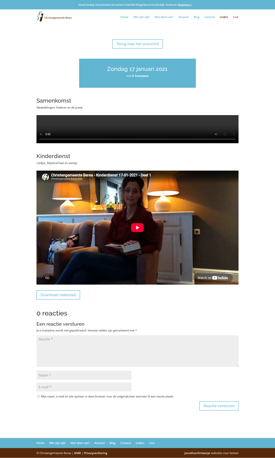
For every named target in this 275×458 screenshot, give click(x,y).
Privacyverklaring (95, 453)
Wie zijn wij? (141, 17)
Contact (209, 17)
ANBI (77, 453)
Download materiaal (58, 295)
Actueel (183, 17)
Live (236, 17)
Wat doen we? (164, 17)
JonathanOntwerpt (211, 453)
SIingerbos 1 (185, 4)
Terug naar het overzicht (137, 44)
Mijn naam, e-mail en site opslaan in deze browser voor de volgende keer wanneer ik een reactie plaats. (107, 396)
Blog (196, 17)
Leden (224, 17)
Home (124, 17)
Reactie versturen (219, 406)
